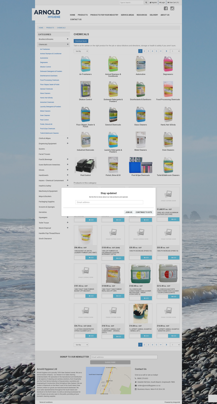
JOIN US (128, 212)
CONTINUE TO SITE (144, 212)
